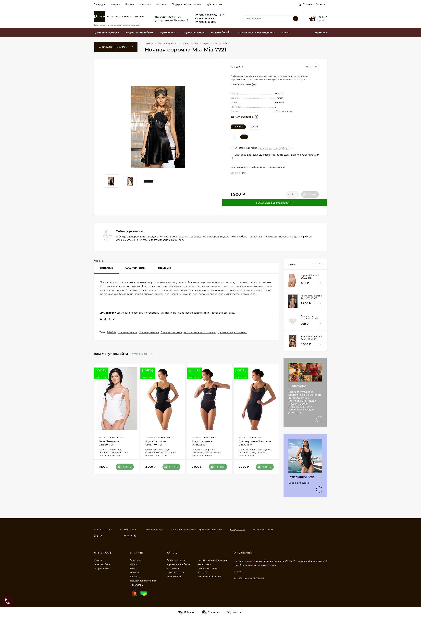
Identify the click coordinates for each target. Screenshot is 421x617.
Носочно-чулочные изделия (212, 560)
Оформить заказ (102, 568)
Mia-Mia (99, 260)
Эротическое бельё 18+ (209, 576)
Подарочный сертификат (187, 4)
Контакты (161, 4)
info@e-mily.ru (237, 529)
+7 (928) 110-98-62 (205, 18)
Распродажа (204, 564)
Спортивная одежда (208, 568)
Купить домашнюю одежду (200, 332)
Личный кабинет (102, 564)
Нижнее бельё (174, 576)
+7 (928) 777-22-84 (206, 15)
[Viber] (224, 15)
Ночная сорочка (127, 332)
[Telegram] (220, 15)
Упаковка (202, 572)
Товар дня (100, 4)
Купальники (173, 568)
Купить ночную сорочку (232, 332)
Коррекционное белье (178, 564)
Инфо (128, 4)
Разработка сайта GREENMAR (249, 578)
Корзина (98, 560)
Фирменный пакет (245, 147)
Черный (238, 127)
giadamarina (214, 4)
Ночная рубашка (149, 332)
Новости (143, 4)
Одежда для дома (171, 332)
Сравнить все (140, 354)
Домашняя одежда (176, 560)
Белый (254, 127)
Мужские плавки (175, 572)
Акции (114, 4)
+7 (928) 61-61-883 (205, 22)
